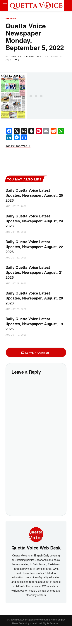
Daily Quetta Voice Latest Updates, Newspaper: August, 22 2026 (34, 246)
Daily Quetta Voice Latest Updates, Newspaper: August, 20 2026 (34, 298)
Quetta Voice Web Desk (25, 56)
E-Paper (11, 18)
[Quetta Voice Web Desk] (36, 534)
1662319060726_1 (18, 146)
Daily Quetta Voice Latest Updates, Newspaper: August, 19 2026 (34, 323)
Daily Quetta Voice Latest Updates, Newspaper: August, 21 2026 (34, 272)
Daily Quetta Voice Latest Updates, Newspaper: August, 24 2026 (34, 220)
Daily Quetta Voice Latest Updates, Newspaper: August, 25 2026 (34, 195)
